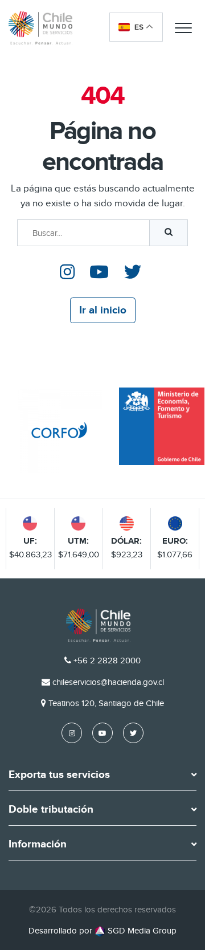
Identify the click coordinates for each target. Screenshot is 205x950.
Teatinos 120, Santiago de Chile (106, 703)
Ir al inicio (102, 310)
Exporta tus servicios (59, 775)
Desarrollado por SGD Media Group (102, 930)
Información (38, 844)
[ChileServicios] (98, 625)
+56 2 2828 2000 (107, 660)
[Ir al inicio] (40, 28)
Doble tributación (51, 810)
